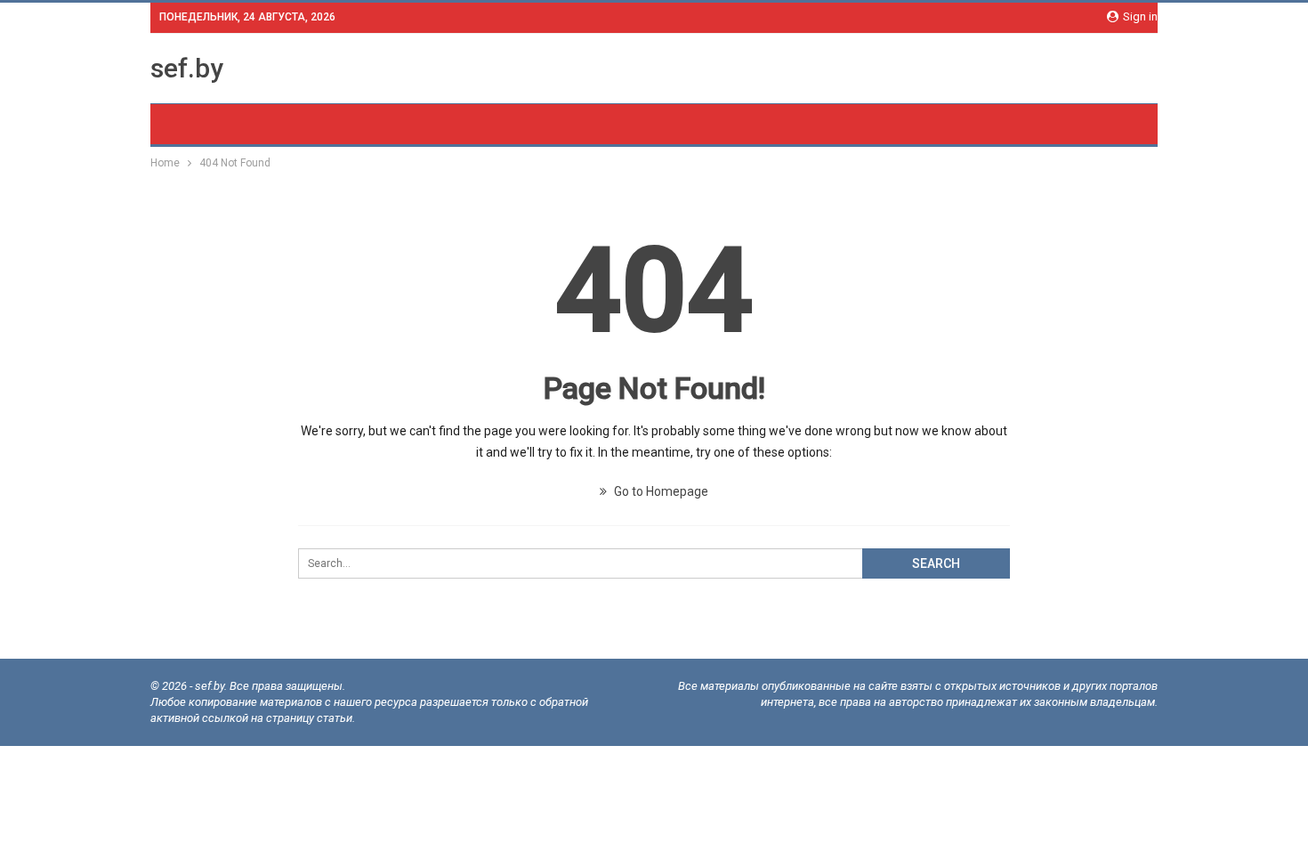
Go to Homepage (659, 491)
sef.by (186, 68)
